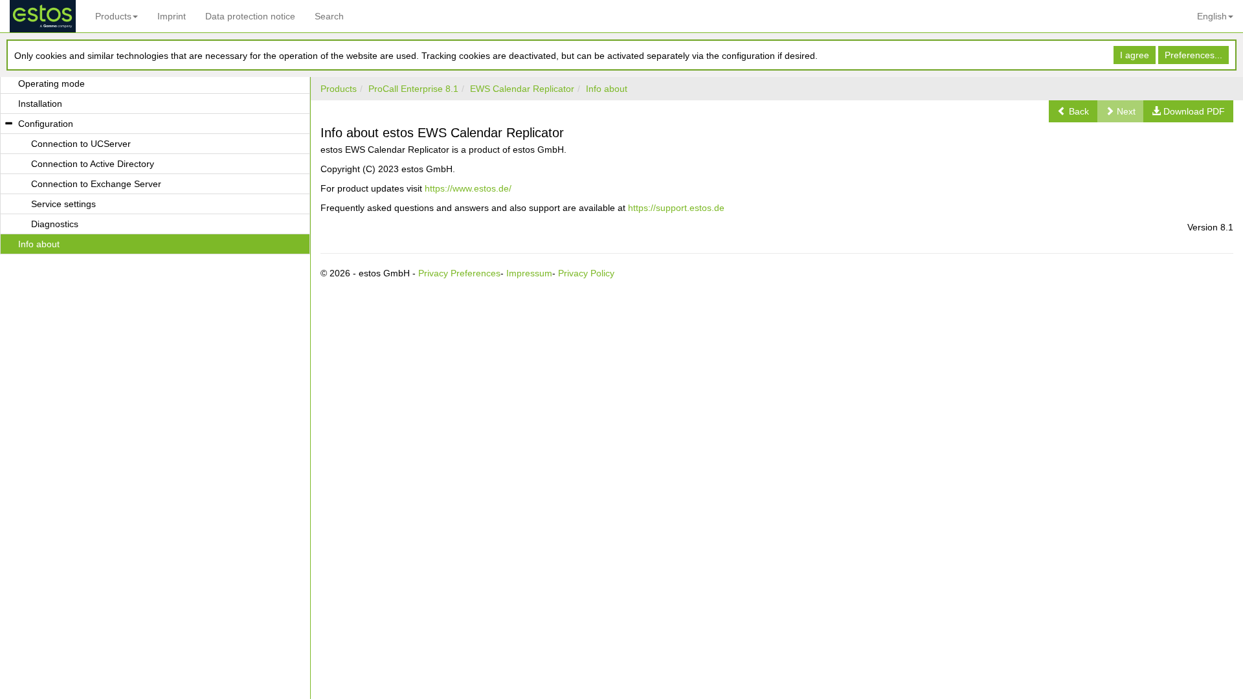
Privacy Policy (586, 273)
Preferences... (1193, 55)
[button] (1073, 111)
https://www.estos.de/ (468, 188)
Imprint (171, 16)
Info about (606, 88)
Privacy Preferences (459, 273)
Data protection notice (250, 16)
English (1212, 16)
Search (329, 16)
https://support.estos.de (676, 208)
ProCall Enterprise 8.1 (413, 88)
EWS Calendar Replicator (522, 88)
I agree (1134, 55)
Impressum (529, 273)
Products (113, 16)
